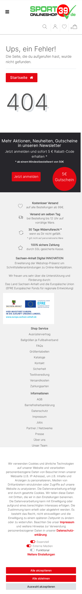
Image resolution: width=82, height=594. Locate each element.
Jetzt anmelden (26, 177)
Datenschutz (39, 410)
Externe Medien (43, 546)
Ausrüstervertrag (39, 334)
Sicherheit (39, 368)
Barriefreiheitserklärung (40, 405)
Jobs (39, 422)
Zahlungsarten (39, 386)
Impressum (39, 416)
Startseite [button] (19, 77)
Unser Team (39, 445)
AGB (39, 399)
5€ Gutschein (64, 177)
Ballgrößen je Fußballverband (39, 340)
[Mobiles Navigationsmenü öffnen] (7, 12)
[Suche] (46, 26)
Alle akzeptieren (41, 570)
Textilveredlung (39, 374)
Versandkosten (39, 380)
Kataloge (39, 357)
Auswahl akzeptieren (41, 586)
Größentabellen (39, 351)
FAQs (39, 345)
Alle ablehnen (41, 578)
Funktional (42, 550)
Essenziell (43, 541)
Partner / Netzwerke (39, 428)
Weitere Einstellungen (41, 554)
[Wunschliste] (64, 27)
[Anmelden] (55, 28)
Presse (39, 434)
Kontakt (39, 363)
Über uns (39, 439)
